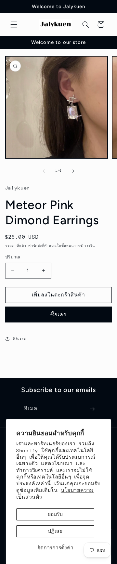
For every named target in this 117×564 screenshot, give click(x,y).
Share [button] (20, 338)
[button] (13, 24)
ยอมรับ (55, 514)
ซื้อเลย (58, 314)
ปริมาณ (13, 257)
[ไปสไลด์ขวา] (73, 171)
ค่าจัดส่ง (35, 246)
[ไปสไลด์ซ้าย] (44, 171)
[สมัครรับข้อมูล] (92, 409)
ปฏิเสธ (55, 531)
